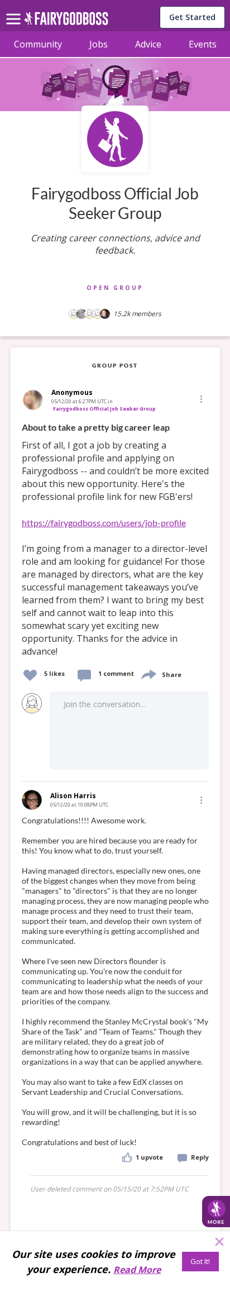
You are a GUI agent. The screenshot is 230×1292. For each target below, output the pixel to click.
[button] (200, 398)
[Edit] (200, 398)
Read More (137, 1270)
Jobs (98, 44)
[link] (115, 540)
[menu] (15, 10)
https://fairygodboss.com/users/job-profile (104, 522)
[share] (148, 673)
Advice (148, 44)
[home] (66, 21)
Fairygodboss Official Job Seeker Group (104, 408)
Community (38, 44)
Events (203, 44)
